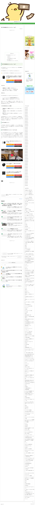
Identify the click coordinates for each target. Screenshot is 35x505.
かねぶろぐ (8, 284)
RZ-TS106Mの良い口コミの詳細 (12, 58)
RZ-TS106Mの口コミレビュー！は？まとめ (12, 60)
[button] (33, 47)
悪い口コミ (9, 57)
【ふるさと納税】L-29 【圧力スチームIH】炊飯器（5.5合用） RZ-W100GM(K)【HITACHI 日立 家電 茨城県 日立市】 (13, 172)
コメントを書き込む (11, 262)
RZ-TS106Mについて (9, 59)
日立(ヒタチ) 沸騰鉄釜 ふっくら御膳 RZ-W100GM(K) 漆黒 (13, 163)
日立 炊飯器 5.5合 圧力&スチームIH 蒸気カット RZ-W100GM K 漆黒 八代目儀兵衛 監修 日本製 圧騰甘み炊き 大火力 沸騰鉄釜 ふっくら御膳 (14, 77)
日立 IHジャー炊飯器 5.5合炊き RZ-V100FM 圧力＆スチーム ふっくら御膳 (14, 141)
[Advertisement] (12, 35)
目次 (11, 53)
